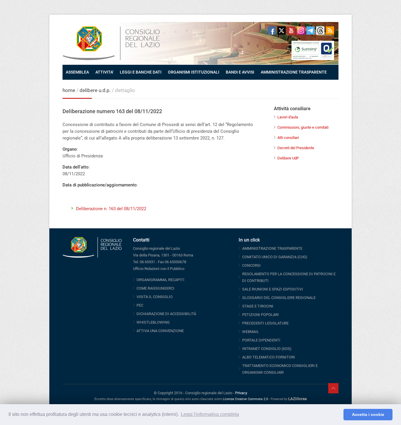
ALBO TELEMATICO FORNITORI (268, 357)
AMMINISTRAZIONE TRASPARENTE (294, 72)
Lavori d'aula (287, 117)
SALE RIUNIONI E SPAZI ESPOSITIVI (272, 289)
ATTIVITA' (104, 72)
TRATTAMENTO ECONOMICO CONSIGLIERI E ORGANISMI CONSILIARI (280, 369)
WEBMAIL (250, 331)
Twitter (281, 30)
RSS (330, 30)
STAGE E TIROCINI (257, 306)
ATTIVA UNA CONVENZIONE (160, 331)
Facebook (272, 30)
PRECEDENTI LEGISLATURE (265, 323)
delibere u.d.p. (96, 90)
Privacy (241, 393)
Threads (320, 30)
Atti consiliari (288, 137)
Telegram (310, 30)
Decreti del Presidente (295, 148)
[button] (337, 414)
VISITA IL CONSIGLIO (155, 297)
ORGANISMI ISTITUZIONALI (193, 72)
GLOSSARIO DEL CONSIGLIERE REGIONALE (279, 297)
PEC (140, 305)
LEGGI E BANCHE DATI (140, 72)
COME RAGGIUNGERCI (155, 288)
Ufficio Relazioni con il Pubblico (158, 268)
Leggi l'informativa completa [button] (210, 414)
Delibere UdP (288, 158)
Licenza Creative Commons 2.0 (245, 399)
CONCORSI (251, 265)
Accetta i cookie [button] (368, 414)
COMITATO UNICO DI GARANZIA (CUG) (274, 257)
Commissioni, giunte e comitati (302, 127)
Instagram (301, 30)
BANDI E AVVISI (240, 72)
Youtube (291, 30)
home (69, 90)
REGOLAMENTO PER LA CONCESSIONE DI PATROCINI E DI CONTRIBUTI (289, 277)
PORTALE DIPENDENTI (261, 340)
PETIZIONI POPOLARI (260, 314)
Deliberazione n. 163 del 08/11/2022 (111, 208)
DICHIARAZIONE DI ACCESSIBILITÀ (166, 314)
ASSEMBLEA (77, 72)
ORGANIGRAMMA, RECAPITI (160, 280)
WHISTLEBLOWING (153, 322)
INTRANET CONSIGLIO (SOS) (267, 348)
